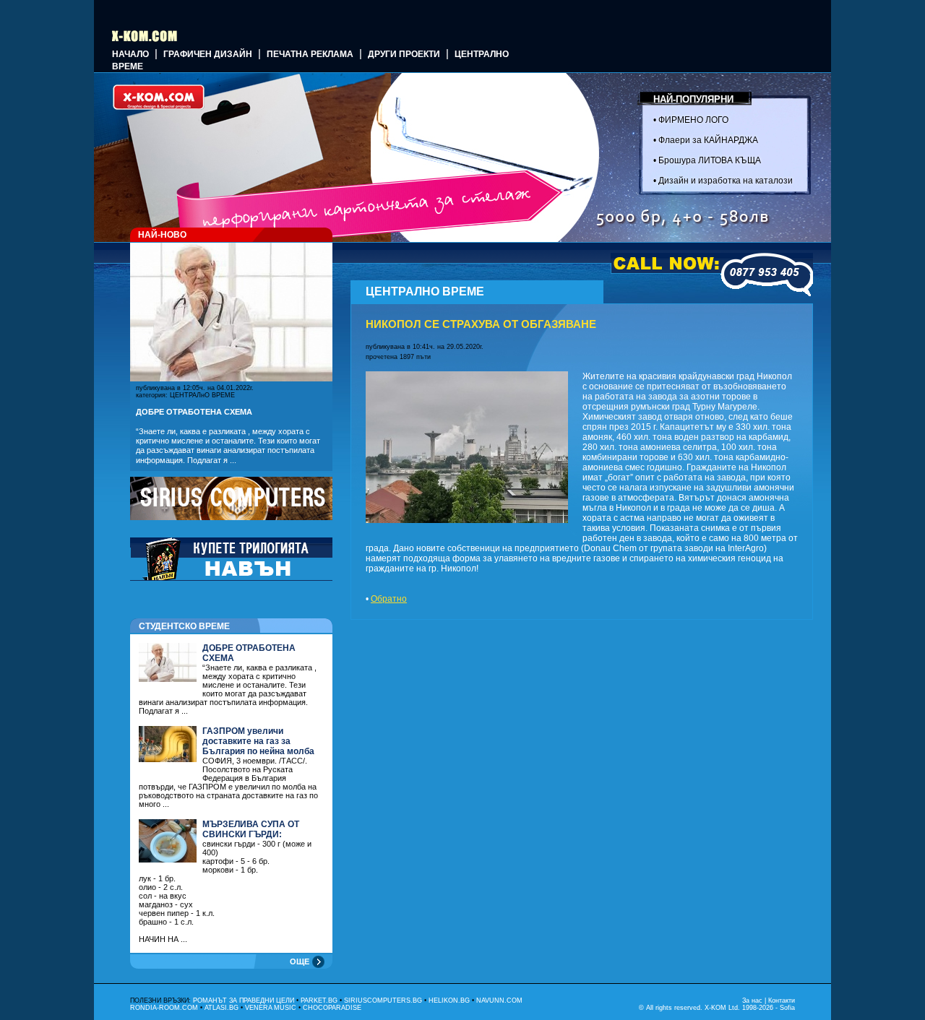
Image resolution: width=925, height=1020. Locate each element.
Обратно (389, 599)
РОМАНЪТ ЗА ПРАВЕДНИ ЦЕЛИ (243, 1000)
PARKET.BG (319, 1000)
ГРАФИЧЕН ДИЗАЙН (207, 54)
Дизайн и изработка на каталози (725, 181)
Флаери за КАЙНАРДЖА (708, 140)
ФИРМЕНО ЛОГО (693, 120)
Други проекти (404, 54)
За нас (752, 1000)
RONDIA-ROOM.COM (164, 1007)
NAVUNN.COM (499, 1000)
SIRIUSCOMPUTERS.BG (383, 1000)
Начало (130, 54)
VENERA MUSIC (270, 1007)
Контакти (781, 1000)
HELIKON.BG (449, 1000)
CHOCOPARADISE (332, 1007)
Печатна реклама (310, 54)
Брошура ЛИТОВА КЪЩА (709, 160)
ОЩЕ (299, 961)
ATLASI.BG (221, 1007)
